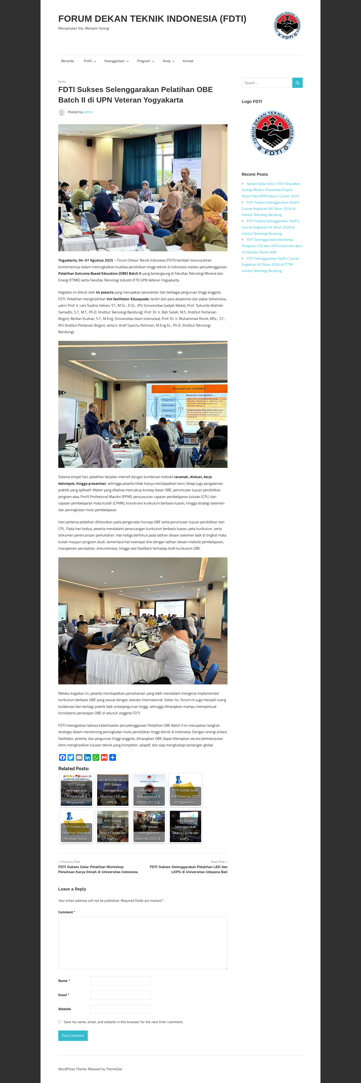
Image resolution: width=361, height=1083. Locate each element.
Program (143, 61)
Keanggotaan (114, 61)
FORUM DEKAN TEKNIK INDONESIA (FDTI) (152, 18)
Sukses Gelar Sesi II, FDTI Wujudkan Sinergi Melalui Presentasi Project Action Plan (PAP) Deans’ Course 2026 (271, 190)
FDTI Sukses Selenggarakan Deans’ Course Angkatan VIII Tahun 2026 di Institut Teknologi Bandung (271, 209)
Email (63, 995)
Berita (62, 81)
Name (64, 980)
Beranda (67, 61)
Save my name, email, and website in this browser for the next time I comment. (123, 1022)
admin (88, 112)
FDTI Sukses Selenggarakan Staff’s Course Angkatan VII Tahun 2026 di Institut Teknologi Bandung (270, 227)
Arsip (166, 61)
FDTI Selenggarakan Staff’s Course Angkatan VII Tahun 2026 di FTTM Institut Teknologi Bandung (270, 265)
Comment (66, 912)
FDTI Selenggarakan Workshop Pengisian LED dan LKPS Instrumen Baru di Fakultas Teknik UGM (272, 246)
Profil (88, 61)
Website (64, 1009)
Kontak (188, 61)
